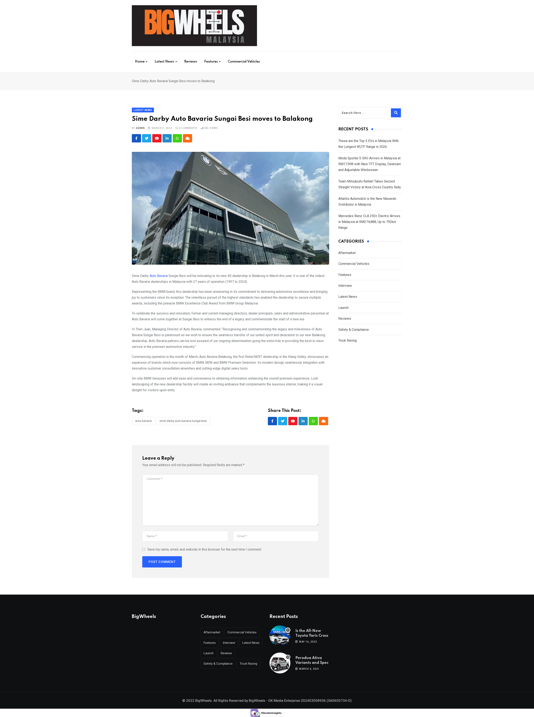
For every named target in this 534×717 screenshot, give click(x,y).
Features (211, 61)
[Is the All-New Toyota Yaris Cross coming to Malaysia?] (280, 635)
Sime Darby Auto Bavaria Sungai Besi (183, 421)
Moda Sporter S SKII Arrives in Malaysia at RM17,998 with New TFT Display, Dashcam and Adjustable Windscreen (369, 164)
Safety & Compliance (353, 330)
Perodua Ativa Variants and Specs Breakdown (312, 662)
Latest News (164, 61)
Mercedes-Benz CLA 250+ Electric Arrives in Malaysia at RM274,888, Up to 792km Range (369, 222)
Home (140, 61)
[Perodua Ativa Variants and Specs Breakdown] (280, 663)
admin (140, 128)
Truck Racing (347, 340)
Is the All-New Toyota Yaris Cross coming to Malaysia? (314, 635)
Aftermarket (347, 253)
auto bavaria (143, 421)
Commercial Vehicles (244, 61)
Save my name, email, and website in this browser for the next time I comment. (204, 549)
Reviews (190, 61)
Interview (345, 286)
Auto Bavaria (159, 276)
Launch (343, 308)
